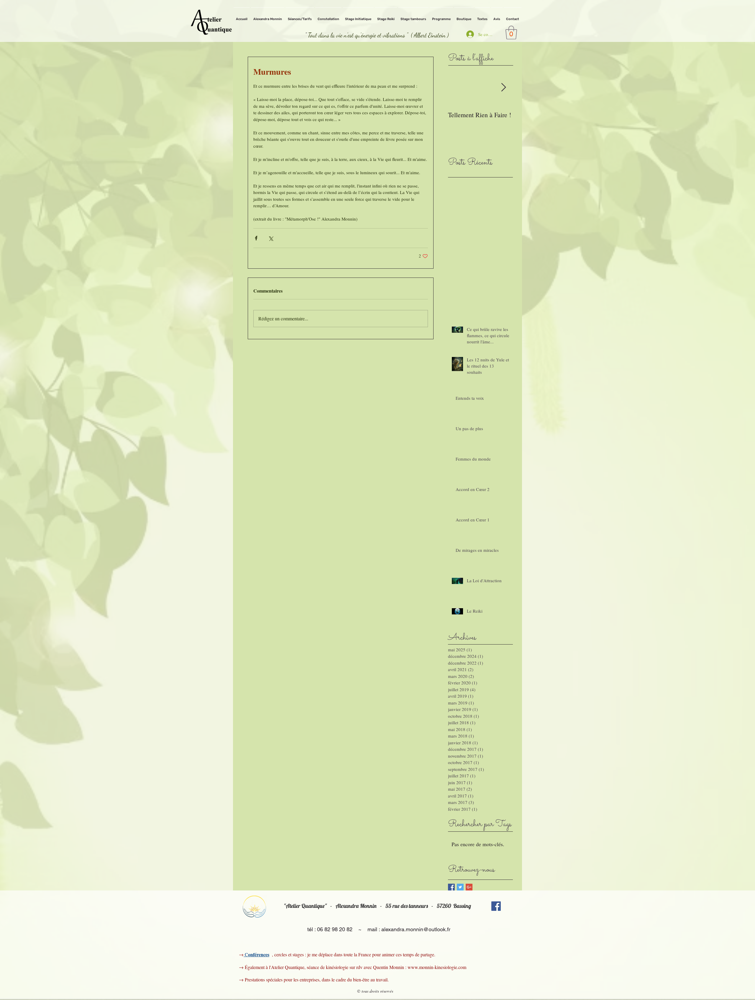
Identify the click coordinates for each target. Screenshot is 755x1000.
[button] (511, 32)
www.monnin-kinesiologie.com (437, 967)
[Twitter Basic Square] (460, 887)
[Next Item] (503, 87)
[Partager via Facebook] (256, 238)
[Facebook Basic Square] (451, 887)
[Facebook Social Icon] (496, 906)
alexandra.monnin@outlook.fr (415, 929)
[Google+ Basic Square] (469, 887)
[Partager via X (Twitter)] (270, 238)
